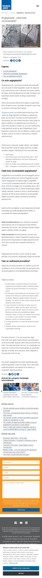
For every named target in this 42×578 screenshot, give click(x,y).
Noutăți (13, 13)
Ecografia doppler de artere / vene (12, 536)
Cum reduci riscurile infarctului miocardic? (16, 454)
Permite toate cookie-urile (21, 568)
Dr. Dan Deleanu (27, 52)
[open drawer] (37, 6)
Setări (21, 573)
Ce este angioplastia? (10, 71)
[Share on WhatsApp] (14, 60)
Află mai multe (13, 563)
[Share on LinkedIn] (19, 60)
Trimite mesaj (21, 510)
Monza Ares (5, 13)
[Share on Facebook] (11, 60)
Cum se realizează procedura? (12, 76)
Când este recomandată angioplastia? (15, 74)
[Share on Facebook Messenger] (17, 60)
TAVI (24, 544)
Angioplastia (6, 112)
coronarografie (6, 183)
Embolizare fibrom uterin (15, 544)
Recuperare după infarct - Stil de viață (15, 438)
